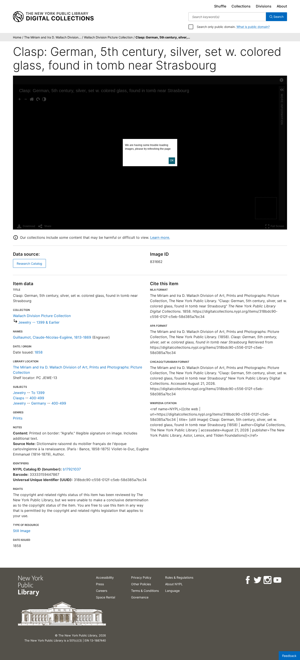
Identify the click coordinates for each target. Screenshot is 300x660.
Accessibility (105, 577)
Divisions (263, 6)
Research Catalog (29, 263)
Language (172, 591)
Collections (241, 6)
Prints (17, 418)
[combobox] (227, 16)
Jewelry (19, 392)
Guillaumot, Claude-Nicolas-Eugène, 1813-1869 (52, 337)
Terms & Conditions (145, 591)
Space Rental (105, 597)
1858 (38, 352)
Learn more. (160, 237)
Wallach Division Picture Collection (42, 316)
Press (100, 584)
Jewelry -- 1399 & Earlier (39, 322)
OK (172, 160)
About (282, 6)
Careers (101, 591)
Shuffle (220, 6)
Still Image (21, 531)
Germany (38, 403)
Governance (139, 597)
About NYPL (174, 584)
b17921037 (72, 469)
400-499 (36, 398)
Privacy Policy (141, 577)
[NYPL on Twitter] (257, 580)
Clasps (18, 398)
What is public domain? (253, 27)
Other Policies (141, 584)
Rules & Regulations (179, 577)
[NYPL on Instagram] (267, 580)
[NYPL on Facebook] (247, 580)
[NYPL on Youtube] (277, 580)
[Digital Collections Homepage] (53, 16)
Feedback (289, 656)
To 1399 (38, 392)
